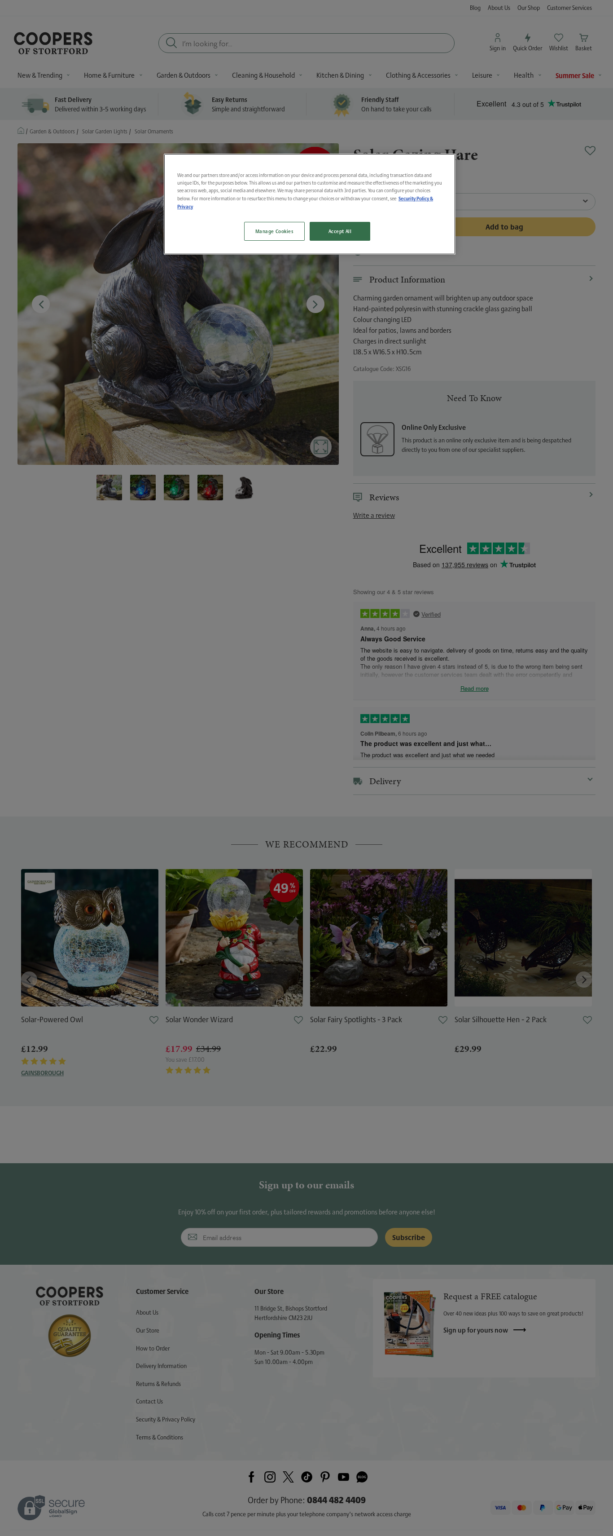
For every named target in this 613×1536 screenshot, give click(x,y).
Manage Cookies (274, 231)
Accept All (340, 231)
